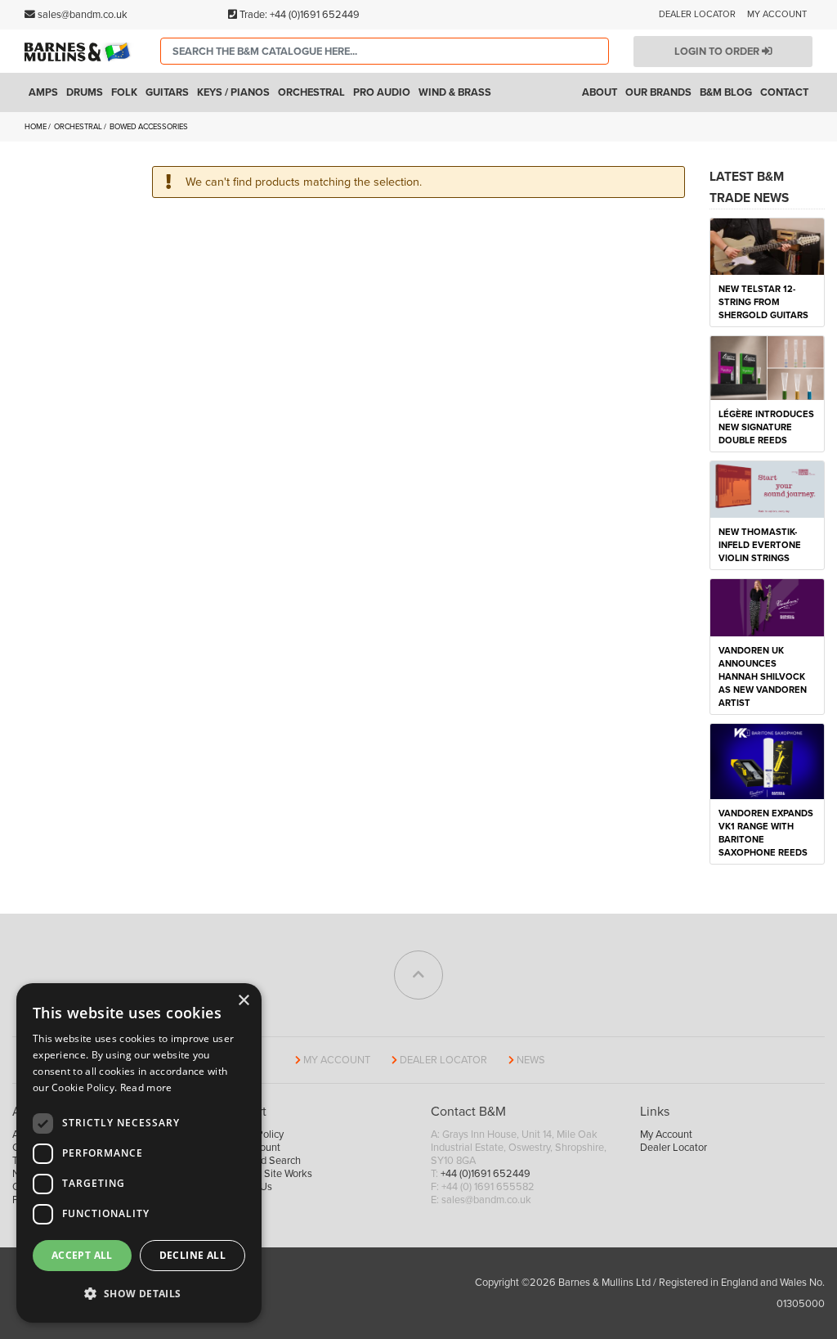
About (599, 92)
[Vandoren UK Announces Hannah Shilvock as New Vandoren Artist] (767, 607)
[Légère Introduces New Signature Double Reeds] (767, 367)
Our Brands (658, 92)
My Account (777, 14)
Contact (784, 92)
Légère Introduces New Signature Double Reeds (766, 427)
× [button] (243, 1001)
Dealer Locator (697, 14)
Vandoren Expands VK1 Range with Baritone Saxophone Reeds (765, 833)
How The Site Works (267, 1173)
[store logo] (80, 51)
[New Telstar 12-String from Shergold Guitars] (767, 245)
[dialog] (139, 1153)
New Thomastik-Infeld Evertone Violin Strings (759, 545)
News (531, 1060)
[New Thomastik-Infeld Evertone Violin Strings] (767, 488)
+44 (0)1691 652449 (315, 14)
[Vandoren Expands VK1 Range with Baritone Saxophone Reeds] (767, 761)
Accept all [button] (82, 1255)
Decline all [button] (192, 1255)
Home (36, 127)
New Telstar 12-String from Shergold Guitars (763, 302)
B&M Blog (726, 92)
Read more (146, 1087)
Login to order (718, 51)
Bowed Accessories (150, 127)
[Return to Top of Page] (418, 975)
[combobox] (385, 51)
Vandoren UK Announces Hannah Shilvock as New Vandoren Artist (762, 676)
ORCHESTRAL (79, 127)
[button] (139, 1294)
